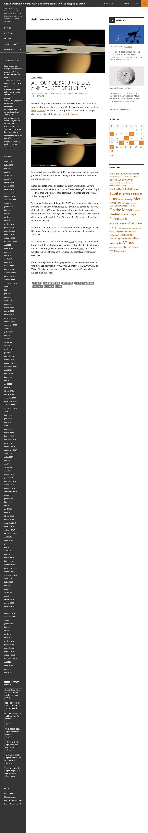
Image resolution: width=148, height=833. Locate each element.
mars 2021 (8, 387)
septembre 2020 (10, 408)
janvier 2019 (9, 478)
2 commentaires (127, 101)
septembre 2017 (10, 533)
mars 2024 (8, 262)
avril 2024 (8, 259)
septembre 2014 (10, 658)
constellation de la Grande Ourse (120, 183)
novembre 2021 (10, 360)
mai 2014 (7, 672)
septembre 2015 (10, 617)
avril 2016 (8, 592)
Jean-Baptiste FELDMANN (62, 94)
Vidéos (136, 3)
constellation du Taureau (118, 185)
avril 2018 (8, 509)
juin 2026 (8, 168)
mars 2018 (8, 512)
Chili (129, 177)
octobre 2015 (9, 613)
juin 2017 (8, 544)
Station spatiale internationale (130, 229)
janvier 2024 (9, 269)
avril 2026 (8, 175)
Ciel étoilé (8, 33)
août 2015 (8, 620)
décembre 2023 (10, 273)
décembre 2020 (10, 398)
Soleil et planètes (11, 44)
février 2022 (9, 349)
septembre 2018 (10, 492)
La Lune (7, 28)
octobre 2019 (9, 446)
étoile (112, 251)
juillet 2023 (8, 290)
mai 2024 (7, 255)
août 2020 (8, 412)
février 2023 (9, 307)
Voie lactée (116, 243)
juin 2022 (8, 335)
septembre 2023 (10, 283)
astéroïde (112, 177)
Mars (138, 198)
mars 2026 (8, 179)
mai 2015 (7, 631)
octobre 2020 (9, 405)
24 (112, 147)
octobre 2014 (9, 655)
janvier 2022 (9, 353)
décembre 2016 (10, 565)
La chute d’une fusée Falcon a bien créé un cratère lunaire (12, 92)
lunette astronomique (125, 200)
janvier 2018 (9, 519)
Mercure (114, 202)
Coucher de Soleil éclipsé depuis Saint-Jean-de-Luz (12, 112)
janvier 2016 (9, 603)
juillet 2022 (8, 332)
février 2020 (9, 432)
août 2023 (8, 287)
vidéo (134, 238)
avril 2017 (8, 551)
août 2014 (8, 662)
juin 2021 (8, 377)
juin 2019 (8, 460)
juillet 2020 (8, 415)
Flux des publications (12, 797)
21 (131, 142)
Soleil (114, 228)
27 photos (128, 47)
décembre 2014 (10, 648)
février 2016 (9, 599)
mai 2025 (7, 214)
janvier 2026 (9, 186)
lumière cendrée (132, 193)
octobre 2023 (9, 280)
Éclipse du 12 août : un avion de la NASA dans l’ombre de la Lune (12, 129)
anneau (37, 283)
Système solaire (124, 231)
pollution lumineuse (119, 223)
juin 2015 (8, 627)
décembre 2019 (10, 439)
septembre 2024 (10, 241)
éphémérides (129, 247)
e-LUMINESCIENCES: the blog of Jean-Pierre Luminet (12, 716)
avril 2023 (8, 300)
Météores (8, 39)
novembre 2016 (10, 568)
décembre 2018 (10, 481)
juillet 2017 (8, 540)
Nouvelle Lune (130, 203)
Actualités (36, 78)
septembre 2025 (10, 200)
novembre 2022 (10, 318)
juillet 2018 (8, 499)
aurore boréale (121, 177)
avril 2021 (8, 384)
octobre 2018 (9, 488)
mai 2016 (7, 589)
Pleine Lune (118, 218)
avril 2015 (8, 634)
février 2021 (9, 391)
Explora (7, 724)
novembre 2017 (10, 526)
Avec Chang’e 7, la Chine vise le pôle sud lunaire (12, 74)
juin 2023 (8, 293)
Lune (113, 198)
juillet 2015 (8, 624)
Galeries (121, 20)
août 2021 (8, 370)
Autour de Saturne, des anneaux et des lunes (60, 85)
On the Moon (120, 209)
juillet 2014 (8, 665)
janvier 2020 (9, 436)
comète (134, 176)
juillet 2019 (8, 457)
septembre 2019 (10, 450)
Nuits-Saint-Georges (118, 205)
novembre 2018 (10, 485)
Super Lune (113, 232)
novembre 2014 (10, 651)
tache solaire (115, 235)
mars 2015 (8, 638)
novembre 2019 (10, 443)
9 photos (128, 88)
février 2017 (9, 558)
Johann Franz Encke (84, 283)
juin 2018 (8, 502)
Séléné (133, 232)
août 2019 (8, 453)
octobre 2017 (9, 530)
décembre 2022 (10, 314)
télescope (126, 234)
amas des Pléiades (119, 173)
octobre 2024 (9, 238)
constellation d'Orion (121, 179)
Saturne (54, 107)
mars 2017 (8, 554)
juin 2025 (8, 210)
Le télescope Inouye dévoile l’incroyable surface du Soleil (13, 120)
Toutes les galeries (119, 109)
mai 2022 (7, 339)
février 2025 (9, 224)
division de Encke (52, 283)
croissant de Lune (120, 188)
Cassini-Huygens (70, 114)
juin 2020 (8, 419)
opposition (136, 210)
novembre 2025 (10, 193)
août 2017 (8, 537)
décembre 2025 (10, 189)
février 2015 (9, 641)
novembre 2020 (10, 401)
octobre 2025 (9, 196)
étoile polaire (121, 251)
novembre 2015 (10, 610)
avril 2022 (8, 342)
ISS (136, 189)
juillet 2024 (8, 248)
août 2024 (8, 245)
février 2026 (9, 182)
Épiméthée (67, 283)
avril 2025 (8, 217)
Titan (71, 241)
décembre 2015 (10, 606)
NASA (122, 202)
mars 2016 (8, 596)
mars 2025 (8, 221)
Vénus (128, 242)
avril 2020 (8, 426)
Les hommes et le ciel (13, 50)
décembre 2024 (10, 231)
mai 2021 (7, 380)
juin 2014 (8, 669)
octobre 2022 (9, 321)
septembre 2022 (10, 325)
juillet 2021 (8, 373)
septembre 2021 (10, 366)
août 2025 (8, 203)
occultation (132, 206)
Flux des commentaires (13, 800)
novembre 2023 (10, 276)
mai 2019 (7, 464)
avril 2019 (8, 467)
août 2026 (8, 161)
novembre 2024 (10, 234)
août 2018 (8, 495)
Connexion (8, 793)
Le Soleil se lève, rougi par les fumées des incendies (12, 144)
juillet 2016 (8, 582)
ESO (133, 188)
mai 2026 (7, 172)
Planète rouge (127, 214)
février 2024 (9, 266)
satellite (38, 286)
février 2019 (9, 474)
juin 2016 (8, 585)
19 (121, 142)
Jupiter (115, 193)
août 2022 (8, 328)
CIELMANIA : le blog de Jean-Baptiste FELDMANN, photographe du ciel (45, 3)
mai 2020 (7, 422)
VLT (139, 238)
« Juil (112, 155)
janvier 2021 (9, 394)
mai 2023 (7, 297)
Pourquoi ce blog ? (109, 3)
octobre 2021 (9, 363)
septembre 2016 (10, 575)
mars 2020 (8, 429)
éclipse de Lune (115, 247)
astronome (134, 173)
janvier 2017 (9, 561)
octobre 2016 (9, 571)
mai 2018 (7, 505)
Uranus (41, 110)
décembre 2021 (10, 356)
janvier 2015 (9, 644)
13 (126, 138)
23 (141, 142)
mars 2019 (8, 471)
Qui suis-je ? (125, 3)
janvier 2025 (9, 227)
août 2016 (8, 578)
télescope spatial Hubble (120, 238)
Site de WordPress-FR (12, 804)
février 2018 (9, 516)
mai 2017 (7, 547)
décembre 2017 (10, 523)
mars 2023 (8, 304)
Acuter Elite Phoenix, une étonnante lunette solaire (12, 83)
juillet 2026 (8, 165)
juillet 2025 (8, 207)
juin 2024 (8, 252)
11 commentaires (124, 60)
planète (114, 214)
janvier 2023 (9, 311)
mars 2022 (8, 346)
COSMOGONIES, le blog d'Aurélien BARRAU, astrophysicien (12, 705)
